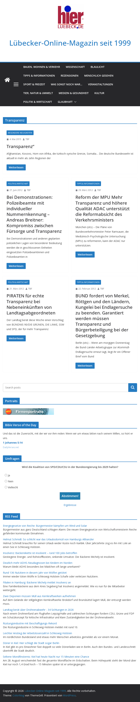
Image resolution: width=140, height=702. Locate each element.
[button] (75, 101)
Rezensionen (69, 75)
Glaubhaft (65, 101)
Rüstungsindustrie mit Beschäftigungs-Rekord (30, 623)
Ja (9, 475)
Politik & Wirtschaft (37, 101)
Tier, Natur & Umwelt (38, 93)
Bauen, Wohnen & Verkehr (41, 67)
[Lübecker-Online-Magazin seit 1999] (7, 79)
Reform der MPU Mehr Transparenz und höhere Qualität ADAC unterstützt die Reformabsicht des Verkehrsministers (102, 208)
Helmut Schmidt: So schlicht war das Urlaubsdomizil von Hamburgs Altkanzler (48, 539)
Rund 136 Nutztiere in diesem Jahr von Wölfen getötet (35, 572)
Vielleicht (13, 487)
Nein (10, 481)
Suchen (132, 388)
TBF (27, 139)
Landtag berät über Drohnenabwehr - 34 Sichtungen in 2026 (38, 609)
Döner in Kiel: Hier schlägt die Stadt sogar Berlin (31, 643)
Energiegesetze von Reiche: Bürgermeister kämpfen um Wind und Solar (45, 525)
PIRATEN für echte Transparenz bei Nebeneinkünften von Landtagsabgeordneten (31, 304)
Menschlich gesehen (98, 75)
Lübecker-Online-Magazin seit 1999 (70, 43)
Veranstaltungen (100, 84)
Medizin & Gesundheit (74, 93)
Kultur (99, 93)
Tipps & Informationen (39, 75)
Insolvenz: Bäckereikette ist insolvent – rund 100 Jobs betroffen (40, 553)
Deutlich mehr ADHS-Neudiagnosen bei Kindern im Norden (37, 563)
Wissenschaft (75, 67)
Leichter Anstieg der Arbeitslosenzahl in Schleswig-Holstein (37, 633)
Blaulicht (97, 67)
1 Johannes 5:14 (13, 442)
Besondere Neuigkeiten (20, 132)
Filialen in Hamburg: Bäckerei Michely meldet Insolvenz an (37, 582)
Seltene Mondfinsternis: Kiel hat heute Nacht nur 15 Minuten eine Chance (46, 656)
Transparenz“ (20, 146)
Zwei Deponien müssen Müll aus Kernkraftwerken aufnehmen (39, 596)
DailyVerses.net (11, 447)
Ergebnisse (70, 505)
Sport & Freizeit (34, 84)
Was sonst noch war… (66, 84)
